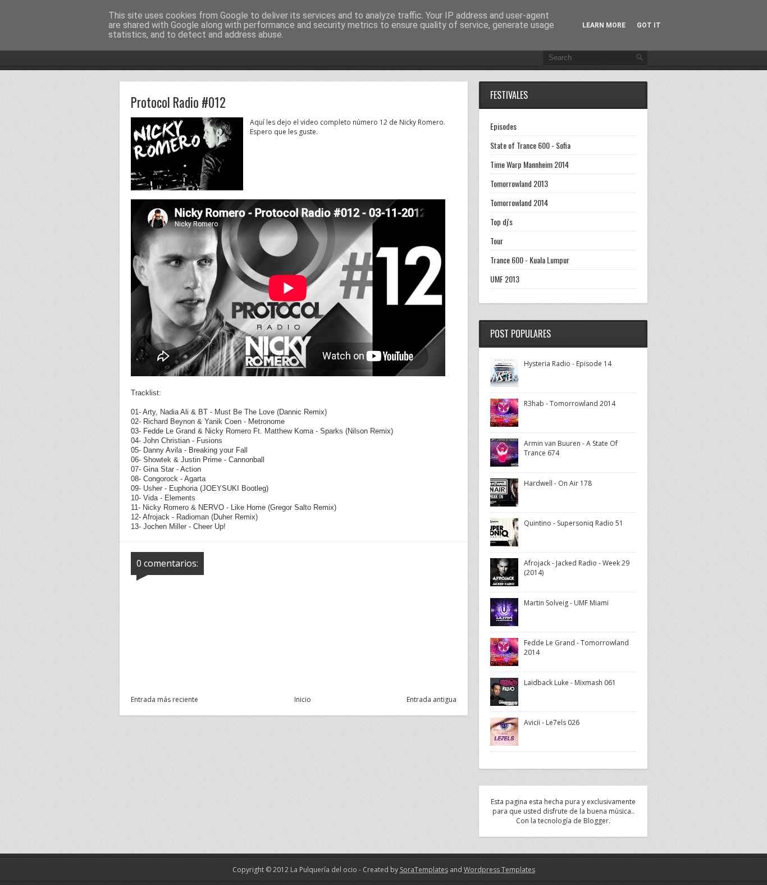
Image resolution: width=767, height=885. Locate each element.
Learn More (604, 25)
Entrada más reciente (164, 699)
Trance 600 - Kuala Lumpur (529, 260)
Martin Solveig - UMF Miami (566, 603)
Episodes (503, 126)
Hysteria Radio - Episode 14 (567, 363)
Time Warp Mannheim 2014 (529, 164)
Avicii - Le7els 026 (551, 722)
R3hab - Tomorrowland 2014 (569, 403)
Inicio (302, 699)
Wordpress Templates (499, 869)
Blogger (596, 820)
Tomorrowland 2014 (519, 202)
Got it (649, 25)
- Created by (402, 869)
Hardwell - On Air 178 (558, 483)
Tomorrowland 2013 (519, 183)
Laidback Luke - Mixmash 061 (570, 682)
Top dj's (501, 221)
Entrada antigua (431, 699)
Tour (496, 241)
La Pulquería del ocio (323, 869)
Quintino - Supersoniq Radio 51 (573, 523)
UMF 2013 (504, 279)
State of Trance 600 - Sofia (530, 145)
